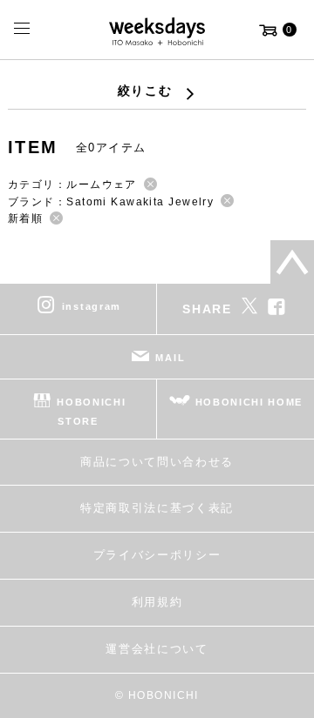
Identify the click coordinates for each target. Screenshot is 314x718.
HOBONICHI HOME (249, 402)
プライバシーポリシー (157, 554)
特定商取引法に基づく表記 (157, 507)
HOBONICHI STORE (91, 411)
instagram (91, 306)
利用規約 (157, 601)
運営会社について (157, 648)
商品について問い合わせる (157, 461)
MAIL (170, 357)
